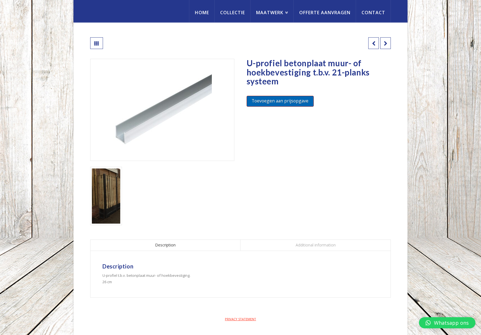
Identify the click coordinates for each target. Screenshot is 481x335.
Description (165, 245)
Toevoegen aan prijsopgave (280, 101)
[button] (447, 322)
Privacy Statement (240, 319)
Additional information (316, 245)
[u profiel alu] (162, 110)
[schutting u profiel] (106, 196)
